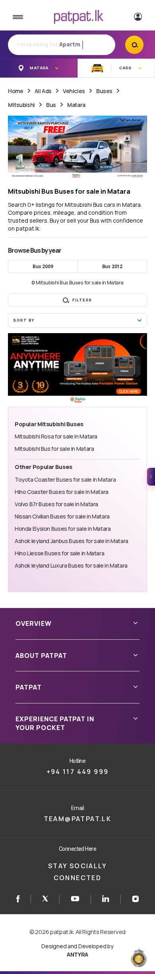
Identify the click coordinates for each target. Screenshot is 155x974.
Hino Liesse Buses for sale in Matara (59, 553)
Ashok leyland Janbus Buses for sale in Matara (71, 541)
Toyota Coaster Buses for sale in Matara (65, 479)
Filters (82, 300)
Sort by (24, 320)
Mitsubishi (21, 105)
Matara (76, 105)
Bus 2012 (112, 266)
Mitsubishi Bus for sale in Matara (54, 448)
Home (15, 91)
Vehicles (74, 91)
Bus (51, 105)
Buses (104, 91)
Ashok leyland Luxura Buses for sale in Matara (71, 565)
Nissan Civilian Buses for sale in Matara (62, 516)
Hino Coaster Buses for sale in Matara (61, 492)
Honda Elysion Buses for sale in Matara (63, 528)
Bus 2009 (43, 266)
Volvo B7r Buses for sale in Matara (56, 504)
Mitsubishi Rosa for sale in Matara (56, 436)
